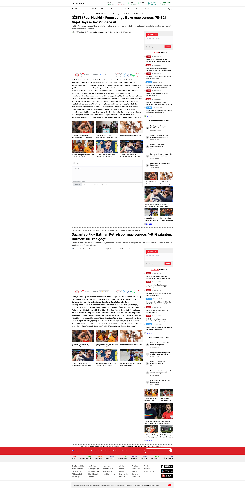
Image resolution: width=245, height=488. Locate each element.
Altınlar (121, 466)
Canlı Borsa (106, 466)
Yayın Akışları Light (93, 468)
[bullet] (97, 184)
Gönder (77, 184)
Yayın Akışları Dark (93, 471)
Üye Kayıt (147, 468)
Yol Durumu (155, 457)
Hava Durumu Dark (77, 468)
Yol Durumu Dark (77, 474)
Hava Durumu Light (78, 466)
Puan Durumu (122, 457)
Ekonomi (104, 9)
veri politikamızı (144, 485)
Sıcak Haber (136, 476)
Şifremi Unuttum (149, 471)
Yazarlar (134, 471)
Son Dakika (75, 9)
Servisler (86, 9)
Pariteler (143, 457)
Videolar (138, 9)
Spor (112, 9)
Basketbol (90, 14)
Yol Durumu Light (77, 471)
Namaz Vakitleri (85, 457)
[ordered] (95, 184)
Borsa (74, 457)
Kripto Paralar (168, 457)
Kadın (119, 9)
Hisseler (134, 457)
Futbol (89, 230)
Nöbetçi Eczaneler (93, 474)
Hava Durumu (109, 457)
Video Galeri (136, 468)
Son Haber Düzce (76, 14)
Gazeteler (148, 9)
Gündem (95, 9)
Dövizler (121, 468)
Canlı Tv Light (76, 476)
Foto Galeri (128, 9)
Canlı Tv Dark (92, 466)
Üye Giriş (146, 466)
